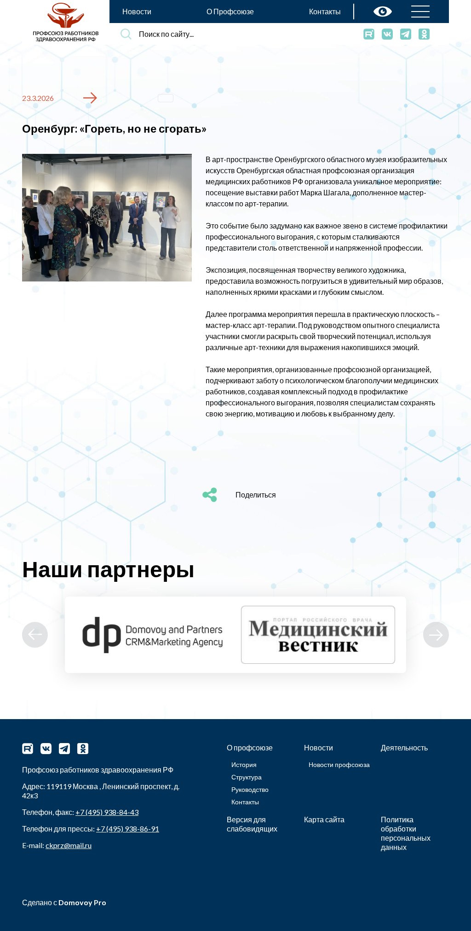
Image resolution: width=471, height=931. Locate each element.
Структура (246, 777)
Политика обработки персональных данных (406, 833)
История (244, 764)
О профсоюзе (250, 747)
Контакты (325, 11)
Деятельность (404, 747)
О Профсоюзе (230, 11)
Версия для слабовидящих (252, 824)
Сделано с (64, 902)
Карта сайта (324, 819)
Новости (136, 11)
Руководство (250, 789)
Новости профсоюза (339, 764)
